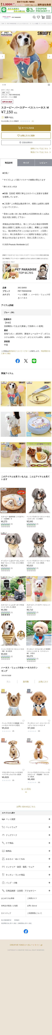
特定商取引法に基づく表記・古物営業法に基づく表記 (16, 923)
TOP (3, 23)
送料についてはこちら (39, 149)
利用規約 (16, 920)
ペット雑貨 (35, 23)
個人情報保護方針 (6, 920)
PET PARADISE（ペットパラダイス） (18, 23)
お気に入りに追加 (27, 136)
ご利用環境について (34, 913)
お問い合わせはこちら (26, 806)
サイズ (26, 163)
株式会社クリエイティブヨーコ (19, 351)
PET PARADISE (14, 95)
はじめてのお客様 (7, 898)
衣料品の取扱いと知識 (9, 906)
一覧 (48, 668)
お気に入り (43, 682)
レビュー (43, 163)
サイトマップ (6, 913)
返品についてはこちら (39, 152)
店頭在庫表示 (27, 142)
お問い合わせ (32, 906)
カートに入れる (28, 128)
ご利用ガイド (32, 898)
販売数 (26, 682)
